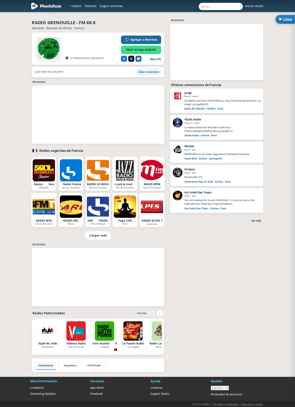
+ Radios (75, 6)
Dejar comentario (148, 72)
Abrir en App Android (141, 49)
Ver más (141, 313)
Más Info (155, 59)
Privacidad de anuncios (226, 394)
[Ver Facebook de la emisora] (124, 59)
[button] (141, 40)
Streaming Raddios (43, 394)
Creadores (37, 388)
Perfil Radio (94, 365)
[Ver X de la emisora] (131, 59)
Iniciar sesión (254, 6)
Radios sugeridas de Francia (61, 150)
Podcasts (91, 6)
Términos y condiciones (226, 404)
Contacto (156, 388)
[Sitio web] (138, 59)
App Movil (97, 388)
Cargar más (98, 235)
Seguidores (70, 365)
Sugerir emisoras (111, 6)
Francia (79, 28)
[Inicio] (46, 6)
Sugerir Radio (160, 394)
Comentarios (45, 365)
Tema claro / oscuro (252, 404)
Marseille (38, 28)
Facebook (96, 394)
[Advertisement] (98, 115)
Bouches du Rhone (59, 28)
